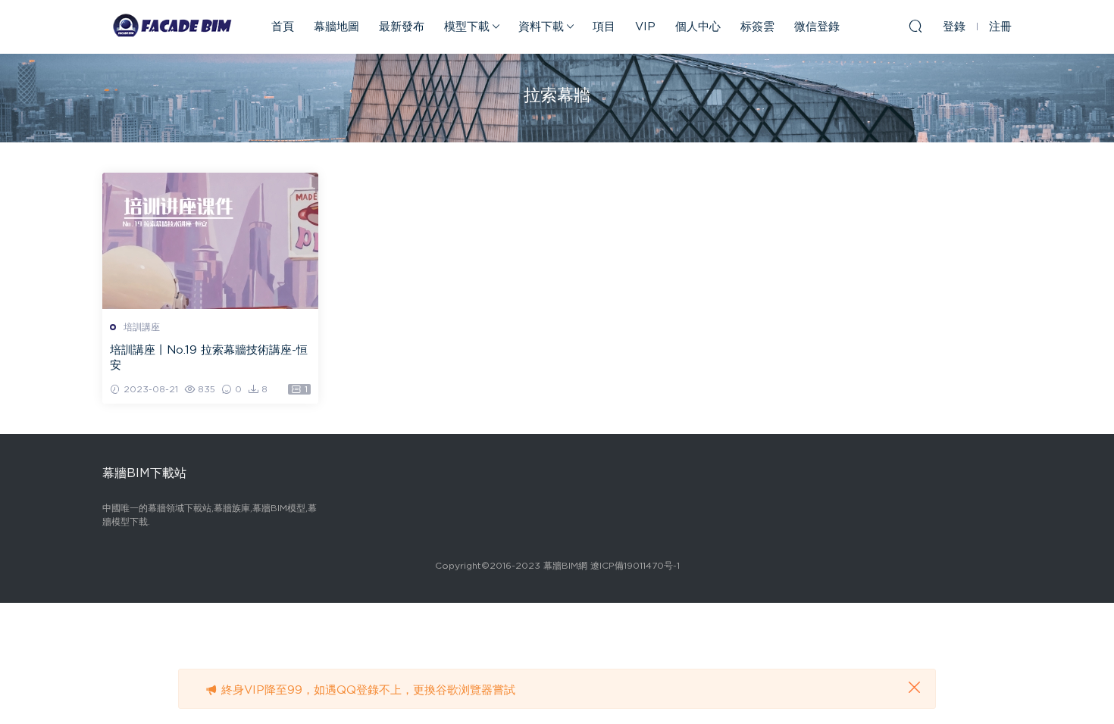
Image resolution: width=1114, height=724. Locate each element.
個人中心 (698, 27)
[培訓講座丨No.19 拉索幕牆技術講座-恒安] (210, 241)
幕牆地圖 (336, 27)
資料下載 (541, 27)
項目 (604, 27)
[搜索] (915, 26)
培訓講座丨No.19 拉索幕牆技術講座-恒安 (209, 358)
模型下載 (467, 27)
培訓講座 (142, 327)
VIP (645, 27)
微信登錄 (817, 27)
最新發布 (401, 27)
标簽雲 (757, 27)
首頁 (282, 27)
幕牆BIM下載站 (170, 26)
